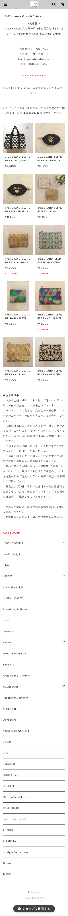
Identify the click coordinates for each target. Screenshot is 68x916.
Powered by (30, 897)
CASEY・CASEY (13, 598)
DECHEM (8, 786)
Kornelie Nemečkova (16, 730)
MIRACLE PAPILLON (14, 653)
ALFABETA (9, 841)
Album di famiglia (13, 587)
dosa (6, 620)
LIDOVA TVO (11, 775)
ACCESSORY (10, 686)
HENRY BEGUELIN (14, 543)
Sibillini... (8, 664)
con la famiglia (12, 554)
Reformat (9, 764)
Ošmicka (8, 631)
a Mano (7, 565)
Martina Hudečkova (15, 797)
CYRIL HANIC (11, 808)
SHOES (7, 642)
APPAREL (8, 576)
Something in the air (16, 609)
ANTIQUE (9, 830)
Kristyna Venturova (15, 852)
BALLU (7, 741)
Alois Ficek (10, 708)
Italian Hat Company (16, 697)
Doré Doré (10, 719)
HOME (7, 16)
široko (7, 863)
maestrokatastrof (14, 819)
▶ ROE (7, 874)
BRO (5, 752)
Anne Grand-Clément (16, 675)
